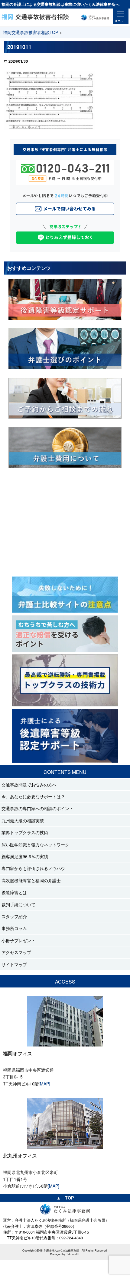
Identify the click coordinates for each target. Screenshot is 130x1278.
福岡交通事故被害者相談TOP (30, 32)
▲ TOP (65, 1198)
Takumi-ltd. (73, 1254)
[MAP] (44, 1084)
